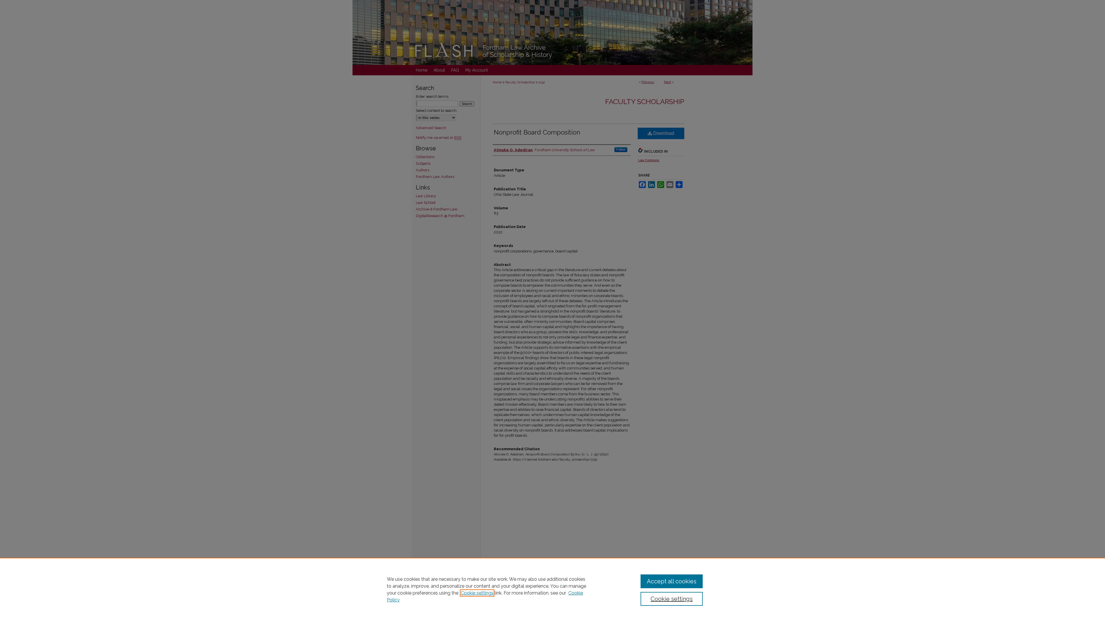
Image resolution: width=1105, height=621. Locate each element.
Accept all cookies (671, 581)
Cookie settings (477, 593)
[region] (552, 589)
